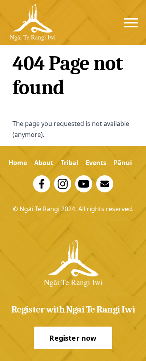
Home (18, 162)
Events (96, 162)
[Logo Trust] (33, 22)
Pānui (123, 162)
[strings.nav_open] (131, 22)
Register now (72, 338)
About (43, 162)
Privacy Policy (73, 218)
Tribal (69, 162)
